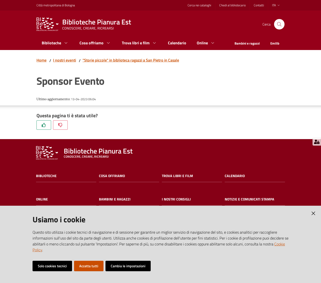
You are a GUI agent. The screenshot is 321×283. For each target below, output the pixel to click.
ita (274, 5)
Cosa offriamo (112, 175)
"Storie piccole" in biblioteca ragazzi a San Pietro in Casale (131, 60)
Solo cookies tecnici (52, 266)
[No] (60, 125)
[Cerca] (279, 24)
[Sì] (43, 125)
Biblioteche (46, 175)
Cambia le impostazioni (128, 266)
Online (42, 199)
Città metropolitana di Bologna (55, 5)
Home (41, 60)
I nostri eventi (64, 60)
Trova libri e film (177, 175)
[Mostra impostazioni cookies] (316, 142)
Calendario (235, 175)
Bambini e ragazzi (115, 199)
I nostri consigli (176, 199)
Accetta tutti (88, 266)
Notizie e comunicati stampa (249, 199)
